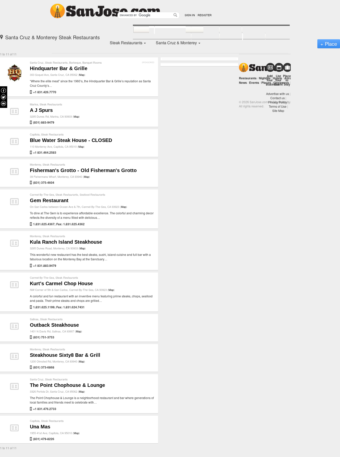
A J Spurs (41, 110)
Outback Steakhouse (54, 325)
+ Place (328, 43)
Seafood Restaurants (92, 194)
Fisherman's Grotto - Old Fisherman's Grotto (83, 170)
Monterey (35, 164)
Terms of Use (277, 106)
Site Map (278, 110)
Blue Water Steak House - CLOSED (71, 140)
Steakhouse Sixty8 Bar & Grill (65, 355)
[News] (141, 29)
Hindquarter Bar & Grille (58, 68)
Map (81, 75)
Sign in (190, 15)
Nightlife (265, 78)
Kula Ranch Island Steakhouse (66, 242)
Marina (34, 104)
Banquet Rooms (92, 62)
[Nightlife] (200, 29)
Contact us (277, 98)
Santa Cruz (37, 62)
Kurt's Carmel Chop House (61, 283)
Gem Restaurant (49, 200)
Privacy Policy (277, 102)
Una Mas (40, 426)
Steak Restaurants (56, 62)
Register (205, 15)
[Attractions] (253, 29)
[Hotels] (225, 29)
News (243, 82)
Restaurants (248, 78)
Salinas (34, 319)
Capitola (35, 134)
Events (254, 82)
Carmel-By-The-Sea (42, 194)
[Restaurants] (167, 29)
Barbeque (75, 62)
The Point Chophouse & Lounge (67, 385)
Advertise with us (277, 93)
